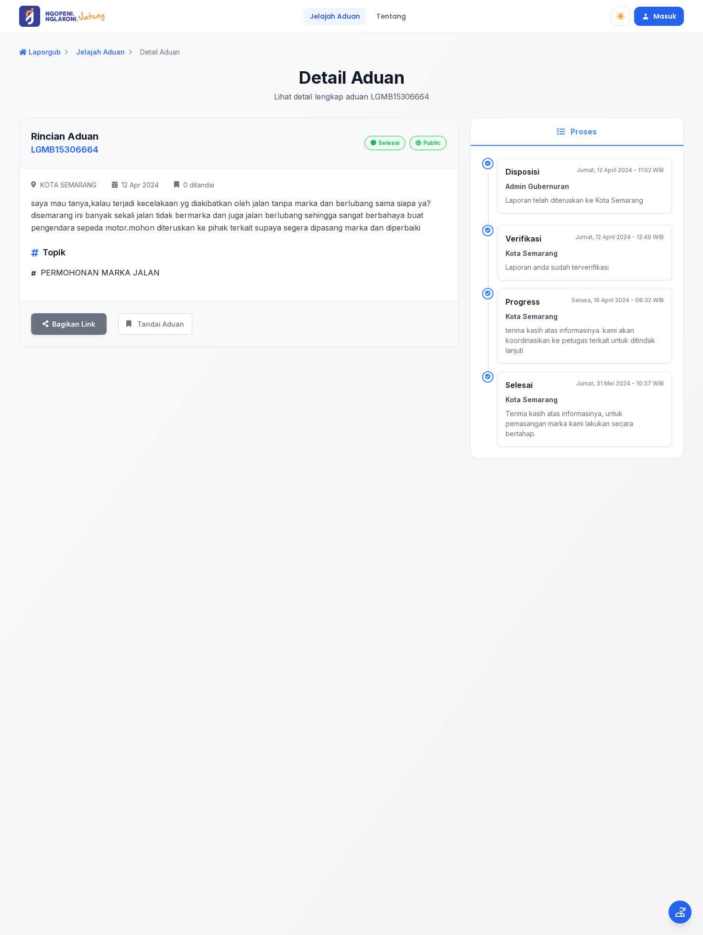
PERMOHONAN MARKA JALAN (99, 272)
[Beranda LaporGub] (62, 16)
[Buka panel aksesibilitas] (680, 912)
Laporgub (45, 52)
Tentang (391, 16)
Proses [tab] (583, 131)
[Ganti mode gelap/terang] (620, 16)
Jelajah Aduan (335, 16)
